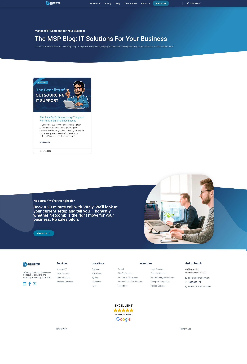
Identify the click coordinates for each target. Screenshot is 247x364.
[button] (123, 313)
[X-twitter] (35, 284)
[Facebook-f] (30, 284)
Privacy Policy (61, 329)
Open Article (45, 142)
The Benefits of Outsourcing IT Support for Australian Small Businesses (62, 119)
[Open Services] (99, 3)
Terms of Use (185, 329)
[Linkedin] (25, 284)
